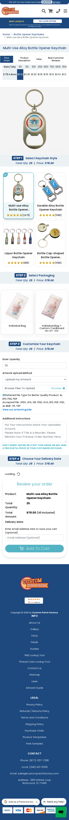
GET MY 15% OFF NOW (34, 445)
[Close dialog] (62, 370)
